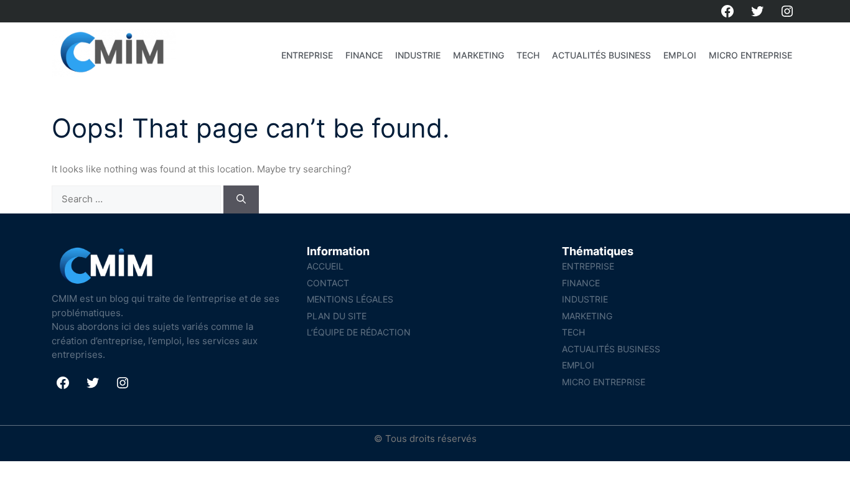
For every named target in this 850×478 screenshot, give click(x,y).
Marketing (478, 55)
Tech (527, 55)
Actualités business (601, 55)
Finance (364, 55)
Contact (328, 283)
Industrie (418, 55)
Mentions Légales (350, 299)
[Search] (241, 199)
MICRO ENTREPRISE (750, 55)
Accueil (325, 266)
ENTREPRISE (307, 55)
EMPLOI (679, 55)
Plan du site (337, 316)
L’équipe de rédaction (359, 332)
